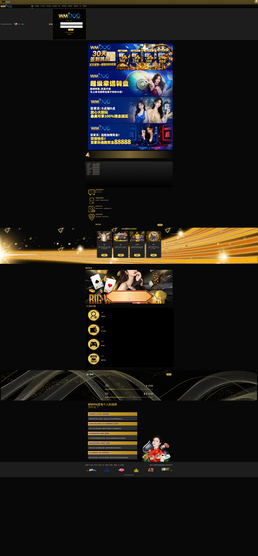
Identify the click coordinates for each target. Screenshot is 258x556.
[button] (172, 473)
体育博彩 (37, 6)
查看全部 (169, 377)
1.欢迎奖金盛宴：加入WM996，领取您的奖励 (99, 417)
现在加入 (72, 32)
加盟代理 (76, 6)
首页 (32, 6)
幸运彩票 (54, 6)
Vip (118, 467)
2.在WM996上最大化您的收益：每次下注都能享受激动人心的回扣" (103, 426)
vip (80, 6)
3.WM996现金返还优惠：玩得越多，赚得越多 (99, 436)
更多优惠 (160, 224)
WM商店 (85, 6)
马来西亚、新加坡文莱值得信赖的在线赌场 (157, 467)
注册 (52, 24)
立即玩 (98, 258)
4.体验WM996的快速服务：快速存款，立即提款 (99, 446)
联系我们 (70, 6)
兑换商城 (122, 467)
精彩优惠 (64, 6)
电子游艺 (49, 6)
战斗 (59, 6)
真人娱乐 (43, 6)
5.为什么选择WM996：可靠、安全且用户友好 (99, 455)
